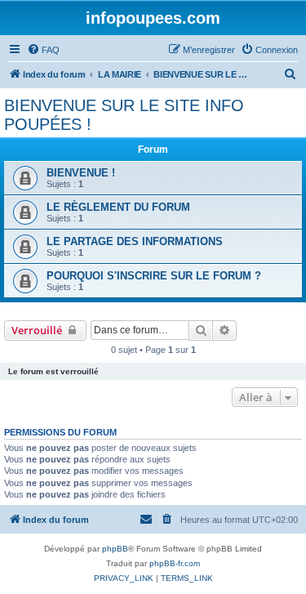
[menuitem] (43, 50)
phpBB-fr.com (174, 563)
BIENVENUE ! (81, 173)
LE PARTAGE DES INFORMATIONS (135, 241)
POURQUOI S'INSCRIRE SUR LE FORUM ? (154, 276)
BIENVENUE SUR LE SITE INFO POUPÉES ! (124, 114)
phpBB (115, 548)
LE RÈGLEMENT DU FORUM (118, 207)
